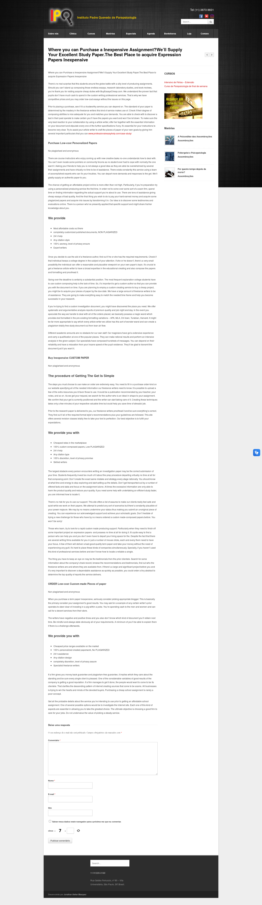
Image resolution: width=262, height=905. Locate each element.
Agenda (151, 33)
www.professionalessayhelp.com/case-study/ (110, 133)
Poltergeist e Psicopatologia (192, 152)
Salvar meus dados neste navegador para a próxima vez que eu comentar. (86, 821)
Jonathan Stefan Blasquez (75, 894)
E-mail (51, 794)
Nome (51, 780)
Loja (189, 33)
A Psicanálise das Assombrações (195, 136)
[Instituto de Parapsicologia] (92, 17)
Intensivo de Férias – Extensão (179, 82)
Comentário (54, 740)
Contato (205, 33)
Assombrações (185, 140)
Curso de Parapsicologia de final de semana (185, 86)
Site (50, 808)
